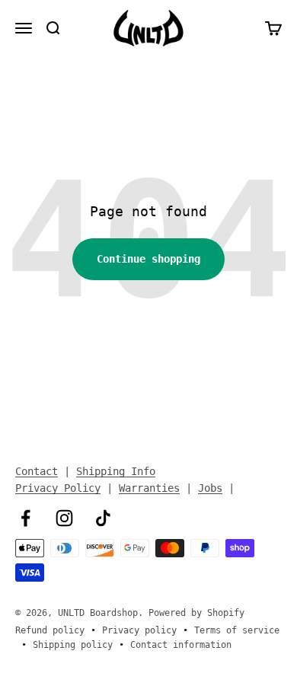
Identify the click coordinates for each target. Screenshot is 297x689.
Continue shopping (148, 259)
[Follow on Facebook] (25, 518)
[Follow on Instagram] (64, 518)
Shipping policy (73, 645)
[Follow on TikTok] (103, 518)
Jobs (210, 488)
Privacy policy (139, 630)
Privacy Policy (58, 488)
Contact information (181, 645)
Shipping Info (115, 471)
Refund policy (50, 630)
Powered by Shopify (196, 613)
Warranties (149, 488)
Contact (36, 471)
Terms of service (236, 630)
